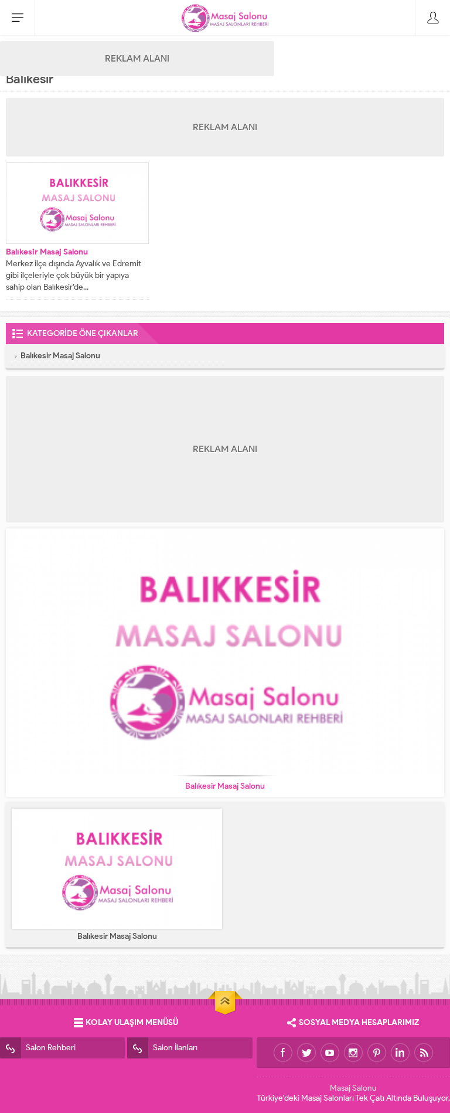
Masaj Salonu (353, 1088)
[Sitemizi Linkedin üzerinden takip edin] (400, 1052)
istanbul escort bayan (383, 1108)
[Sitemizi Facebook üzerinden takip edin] (283, 1052)
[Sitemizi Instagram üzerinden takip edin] (353, 1052)
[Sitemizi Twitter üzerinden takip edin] (306, 1052)
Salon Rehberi (51, 1048)
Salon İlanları (175, 1048)
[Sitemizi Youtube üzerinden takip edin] (330, 1052)
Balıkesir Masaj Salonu (47, 252)
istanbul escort (311, 1108)
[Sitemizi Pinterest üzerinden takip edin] (377, 1052)
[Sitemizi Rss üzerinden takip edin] (423, 1052)
